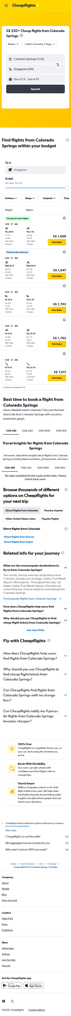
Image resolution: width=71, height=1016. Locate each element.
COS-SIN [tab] (11, 430)
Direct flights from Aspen (18, 541)
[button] (6, 6)
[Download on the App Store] (33, 985)
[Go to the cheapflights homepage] (25, 5)
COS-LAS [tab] (27, 430)
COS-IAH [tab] (61, 430)
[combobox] (39, 169)
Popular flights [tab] (50, 518)
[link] (12, 1001)
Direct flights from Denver (19, 536)
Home (13, 864)
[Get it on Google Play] (11, 985)
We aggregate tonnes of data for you (27, 843)
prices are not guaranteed (17, 826)
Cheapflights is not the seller (22, 836)
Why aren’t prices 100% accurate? (26, 849)
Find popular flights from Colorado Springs (29, 598)
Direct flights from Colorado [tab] (22, 510)
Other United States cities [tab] (21, 518)
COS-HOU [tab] (44, 430)
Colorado (51, 864)
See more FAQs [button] (35, 630)
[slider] (67, 188)
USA (41, 864)
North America (28, 864)
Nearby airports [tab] (53, 510)
